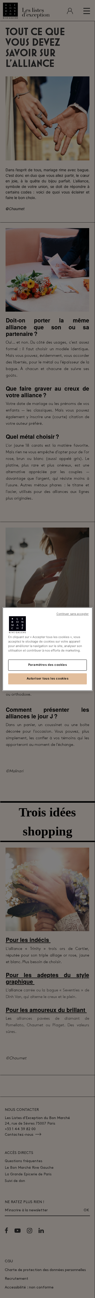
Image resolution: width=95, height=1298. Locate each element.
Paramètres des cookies (47, 665)
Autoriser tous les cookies (48, 678)
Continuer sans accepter (72, 614)
